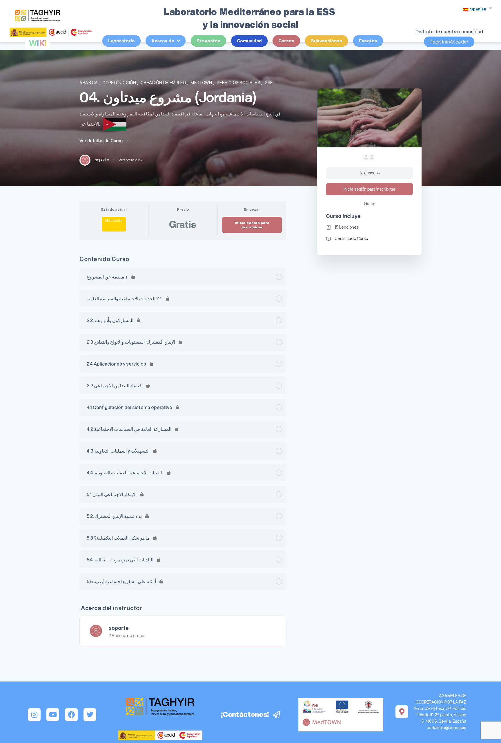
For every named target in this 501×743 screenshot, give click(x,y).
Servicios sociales (239, 83)
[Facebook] (71, 714)
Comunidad (249, 41)
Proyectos (208, 41)
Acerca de (162, 41)
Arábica (89, 83)
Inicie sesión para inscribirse (252, 225)
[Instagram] (34, 714)
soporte (119, 627)
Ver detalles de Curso (101, 140)
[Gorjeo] (90, 714)
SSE (269, 83)
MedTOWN (201, 83)
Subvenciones (326, 41)
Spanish (477, 9)
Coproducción (119, 83)
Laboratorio (121, 41)
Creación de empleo (164, 83)
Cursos (286, 41)
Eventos (368, 41)
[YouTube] (52, 714)
